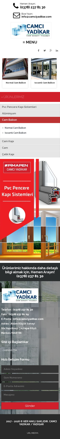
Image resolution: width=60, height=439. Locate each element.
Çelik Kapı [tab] (8, 154)
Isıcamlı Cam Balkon (15, 133)
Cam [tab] (5, 147)
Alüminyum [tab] (9, 113)
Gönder (30, 405)
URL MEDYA (32, 433)
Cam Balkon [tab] (9, 119)
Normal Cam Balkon (15, 128)
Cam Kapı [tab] (8, 141)
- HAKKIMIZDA (9, 350)
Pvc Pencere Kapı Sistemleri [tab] (19, 106)
